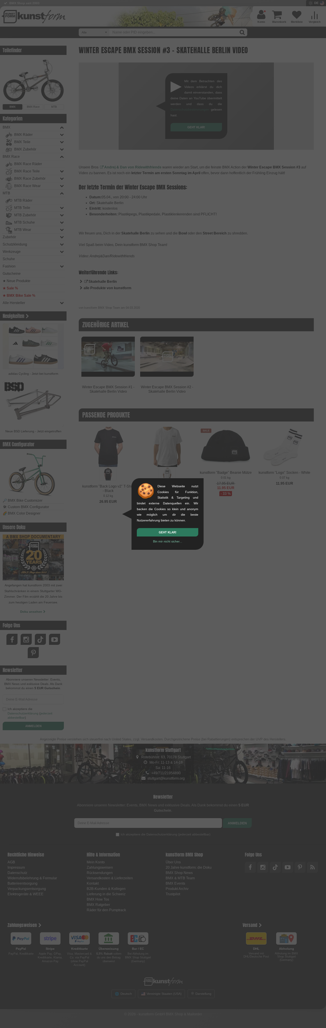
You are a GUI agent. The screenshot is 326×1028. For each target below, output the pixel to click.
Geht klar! (167, 532)
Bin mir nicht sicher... (167, 541)
